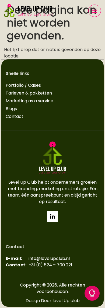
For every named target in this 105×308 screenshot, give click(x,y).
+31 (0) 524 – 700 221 (50, 265)
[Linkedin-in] (52, 216)
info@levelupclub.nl (49, 258)
